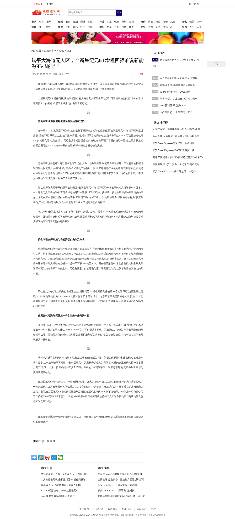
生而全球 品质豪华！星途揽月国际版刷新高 (121, 479)
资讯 (33, 21)
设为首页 (38, 4)
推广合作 (194, 4)
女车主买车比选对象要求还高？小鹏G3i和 (120, 474)
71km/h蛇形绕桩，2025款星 (175, 91)
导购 (116, 26)
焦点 (41, 21)
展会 (41, 26)
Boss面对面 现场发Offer (173, 105)
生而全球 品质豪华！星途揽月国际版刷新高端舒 (178, 136)
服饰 (165, 21)
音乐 (131, 21)
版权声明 (112, 509)
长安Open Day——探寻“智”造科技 (116, 490)
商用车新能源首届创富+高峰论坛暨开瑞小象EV (178, 157)
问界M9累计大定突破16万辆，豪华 (178, 98)
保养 (131, 26)
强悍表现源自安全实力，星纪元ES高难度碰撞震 (178, 164)
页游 (158, 26)
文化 (165, 26)
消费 (33, 26)
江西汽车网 (50, 50)
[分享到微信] (60, 457)
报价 (143, 21)
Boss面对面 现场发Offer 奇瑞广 (58, 496)
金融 (60, 21)
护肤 (150, 21)
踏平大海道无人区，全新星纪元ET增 (179, 59)
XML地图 (127, 509)
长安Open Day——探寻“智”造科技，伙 (173, 150)
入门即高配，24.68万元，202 (176, 112)
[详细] (154, 66)
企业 (143, 26)
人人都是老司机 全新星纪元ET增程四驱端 (63, 479)
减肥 (172, 21)
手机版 (50, 4)
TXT (153, 509)
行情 (124, 26)
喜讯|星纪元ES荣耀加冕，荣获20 (177, 84)
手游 (150, 26)
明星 (109, 21)
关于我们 (84, 509)
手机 (68, 26)
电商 (90, 26)
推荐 (48, 21)
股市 (68, 21)
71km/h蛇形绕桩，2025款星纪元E (59, 490)
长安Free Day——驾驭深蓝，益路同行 (173, 143)
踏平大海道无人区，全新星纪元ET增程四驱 (64, 474)
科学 (82, 26)
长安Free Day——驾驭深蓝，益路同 (117, 485)
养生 (191, 26)
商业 (90, 21)
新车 (101, 26)
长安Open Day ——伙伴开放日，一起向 (174, 171)
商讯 (184, 21)
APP (172, 26)
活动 (48, 26)
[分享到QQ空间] (41, 457)
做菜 (191, 21)
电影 (116, 21)
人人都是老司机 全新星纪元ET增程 (178, 78)
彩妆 (158, 21)
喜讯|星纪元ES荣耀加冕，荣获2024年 (61, 485)
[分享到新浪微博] (47, 457)
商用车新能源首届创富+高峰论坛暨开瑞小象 (121, 496)
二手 (199, 26)
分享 (141, 74)
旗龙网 (51, 441)
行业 (101, 21)
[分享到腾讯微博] (54, 457)
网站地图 (141, 509)
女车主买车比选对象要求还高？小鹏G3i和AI (176, 129)
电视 (124, 21)
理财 (82, 21)
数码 (75, 26)
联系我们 (98, 509)
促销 (60, 26)
